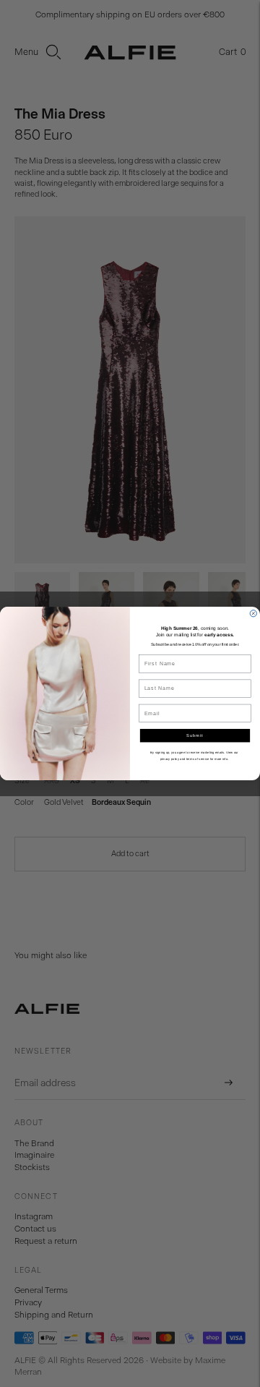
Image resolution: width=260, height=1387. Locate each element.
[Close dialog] (253, 613)
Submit (194, 735)
